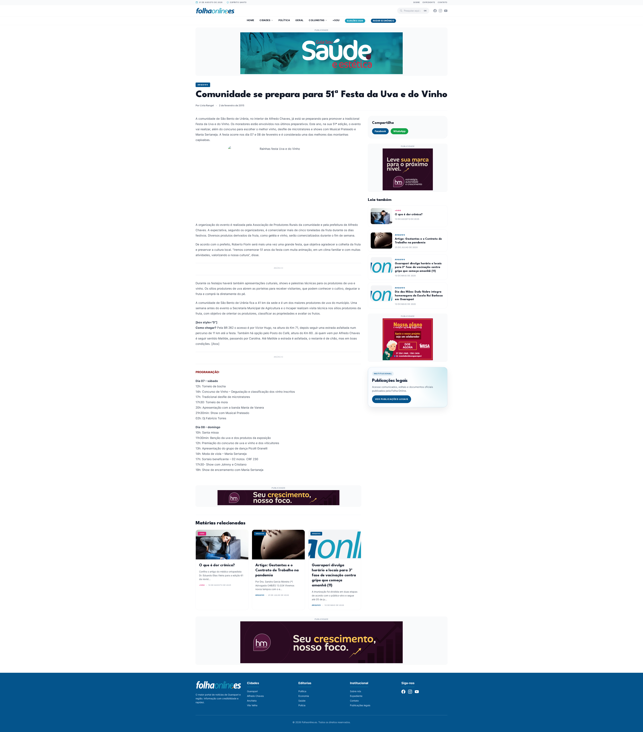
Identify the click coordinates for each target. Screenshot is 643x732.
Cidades (265, 20)
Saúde (301, 700)
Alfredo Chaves (255, 696)
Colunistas (317, 20)
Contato (442, 2)
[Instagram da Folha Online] (440, 10)
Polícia (301, 705)
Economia (303, 696)
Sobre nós (355, 691)
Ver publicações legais (391, 399)
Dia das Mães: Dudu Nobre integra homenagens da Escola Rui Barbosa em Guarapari (419, 295)
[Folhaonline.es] (215, 11)
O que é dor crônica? (217, 565)
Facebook (380, 131)
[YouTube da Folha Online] (445, 10)
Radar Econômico (383, 20)
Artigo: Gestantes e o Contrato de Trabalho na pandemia (277, 570)
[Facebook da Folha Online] (435, 10)
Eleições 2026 (355, 20)
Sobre (416, 2)
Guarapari (252, 691)
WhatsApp (399, 131)
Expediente (429, 2)
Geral (299, 20)
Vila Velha (252, 705)
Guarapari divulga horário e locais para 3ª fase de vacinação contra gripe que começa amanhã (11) (334, 575)
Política (284, 20)
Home (250, 20)
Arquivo (203, 85)
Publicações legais (360, 705)
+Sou (336, 20)
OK (425, 10)
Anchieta (252, 700)
